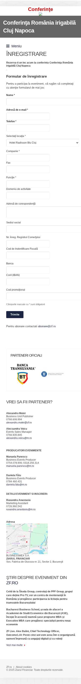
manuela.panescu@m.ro (20, 466)
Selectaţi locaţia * (16, 136)
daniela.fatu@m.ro (16, 484)
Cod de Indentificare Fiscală (22, 248)
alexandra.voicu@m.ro (19, 438)
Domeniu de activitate (18, 189)
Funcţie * (11, 177)
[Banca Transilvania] (25, 375)
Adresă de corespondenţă (21, 203)
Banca (10, 263)
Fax (8, 162)
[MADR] (54, 375)
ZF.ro (9, 667)
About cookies (24, 667)
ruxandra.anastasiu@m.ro (21, 509)
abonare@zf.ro (47, 326)
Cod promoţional (15, 289)
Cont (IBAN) (13, 275)
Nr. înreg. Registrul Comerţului (23, 237)
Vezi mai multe (14, 645)
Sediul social (13, 222)
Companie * (13, 151)
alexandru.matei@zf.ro (19, 422)
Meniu (15, 46)
